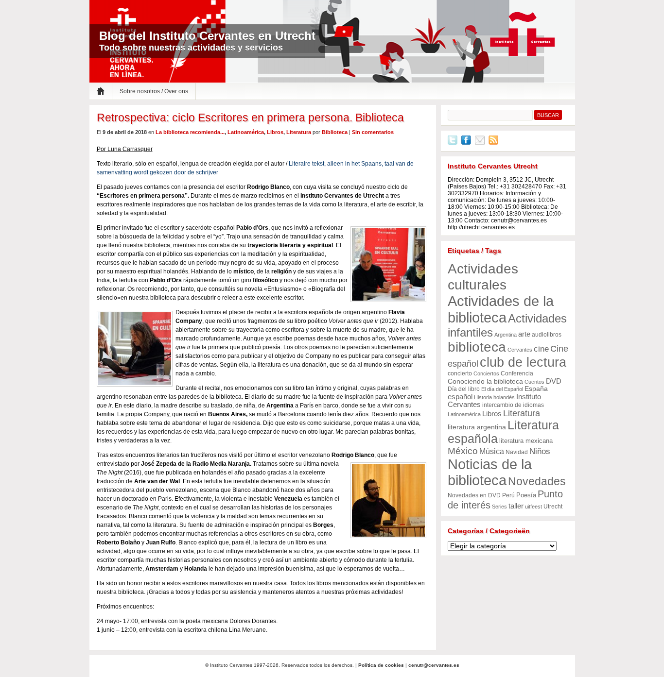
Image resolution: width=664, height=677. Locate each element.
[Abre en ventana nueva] (452, 143)
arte (524, 334)
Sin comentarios (373, 132)
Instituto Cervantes (522, 34)
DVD (553, 381)
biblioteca (477, 347)
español (460, 396)
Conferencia (517, 373)
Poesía (526, 495)
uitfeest (533, 506)
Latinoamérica (245, 132)
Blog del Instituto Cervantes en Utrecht (207, 35)
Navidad (517, 452)
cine (541, 349)
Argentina (505, 335)
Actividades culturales (483, 276)
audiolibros (546, 334)
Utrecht (552, 506)
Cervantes (519, 350)
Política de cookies (381, 665)
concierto (460, 373)
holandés (504, 397)
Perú (508, 495)
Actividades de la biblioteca (501, 309)
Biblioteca (335, 132)
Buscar (548, 115)
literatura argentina (477, 427)
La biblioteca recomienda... (190, 132)
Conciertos (486, 373)
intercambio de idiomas (513, 405)
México (463, 451)
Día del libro (464, 389)
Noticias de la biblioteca (490, 472)
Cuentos (534, 382)
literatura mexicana (526, 440)
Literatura (298, 132)
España (536, 388)
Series (499, 506)
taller (516, 506)
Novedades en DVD (474, 495)
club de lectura (523, 362)
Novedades (537, 481)
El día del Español (502, 389)
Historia (483, 397)
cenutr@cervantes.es (433, 665)
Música (491, 451)
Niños (539, 451)
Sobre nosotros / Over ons (154, 91)
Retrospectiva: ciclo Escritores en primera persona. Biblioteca (250, 117)
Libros (275, 132)
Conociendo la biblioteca (485, 381)
